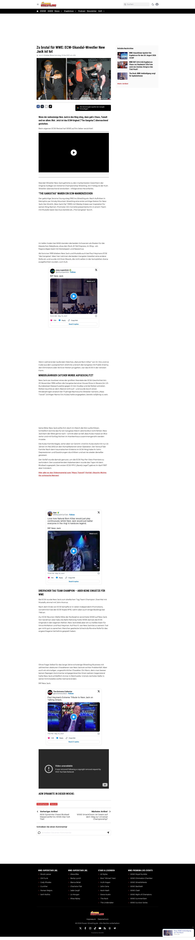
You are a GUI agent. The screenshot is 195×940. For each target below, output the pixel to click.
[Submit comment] (108, 832)
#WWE (43, 11)
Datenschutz (103, 919)
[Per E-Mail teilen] (46, 106)
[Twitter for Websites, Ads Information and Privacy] (96, 316)
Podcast (81, 11)
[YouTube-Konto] (100, 928)
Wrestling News (42, 804)
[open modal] (157, 4)
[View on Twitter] (96, 271)
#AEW (50, 11)
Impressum (91, 919)
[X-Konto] (80, 928)
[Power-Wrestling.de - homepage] (48, 4)
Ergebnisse (69, 11)
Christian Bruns (48, 55)
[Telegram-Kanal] (114, 928)
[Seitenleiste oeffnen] (38, 4)
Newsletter (92, 11)
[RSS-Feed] (105, 928)
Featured (54, 804)
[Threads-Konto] (109, 928)
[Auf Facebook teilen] (38, 106)
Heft (100, 11)
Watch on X (91, 281)
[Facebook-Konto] (85, 928)
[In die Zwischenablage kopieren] (50, 106)
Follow (73, 272)
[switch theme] (153, 4)
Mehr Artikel (122, 84)
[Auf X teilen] (42, 106)
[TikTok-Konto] (95, 928)
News (57, 11)
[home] (37, 11)
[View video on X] (73, 296)
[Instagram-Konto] (90, 928)
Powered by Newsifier (97, 932)
